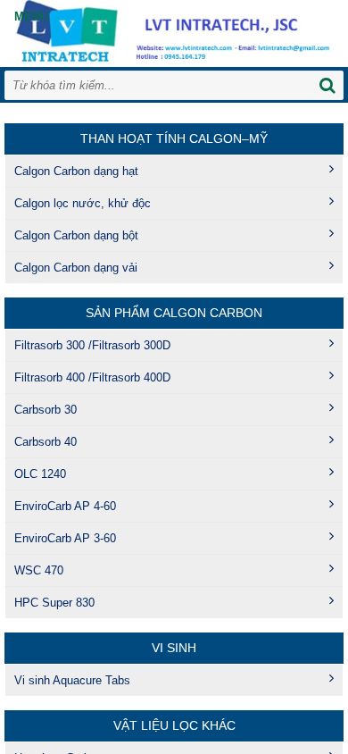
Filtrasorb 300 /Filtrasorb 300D (92, 345)
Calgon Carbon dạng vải (75, 267)
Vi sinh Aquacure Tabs (72, 680)
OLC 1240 (40, 474)
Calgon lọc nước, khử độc (82, 203)
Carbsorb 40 (45, 441)
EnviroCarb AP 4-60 (65, 506)
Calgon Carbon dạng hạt (76, 171)
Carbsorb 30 (45, 409)
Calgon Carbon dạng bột (76, 235)
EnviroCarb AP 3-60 (65, 538)
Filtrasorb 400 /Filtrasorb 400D (92, 377)
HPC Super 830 (54, 602)
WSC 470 (38, 570)
